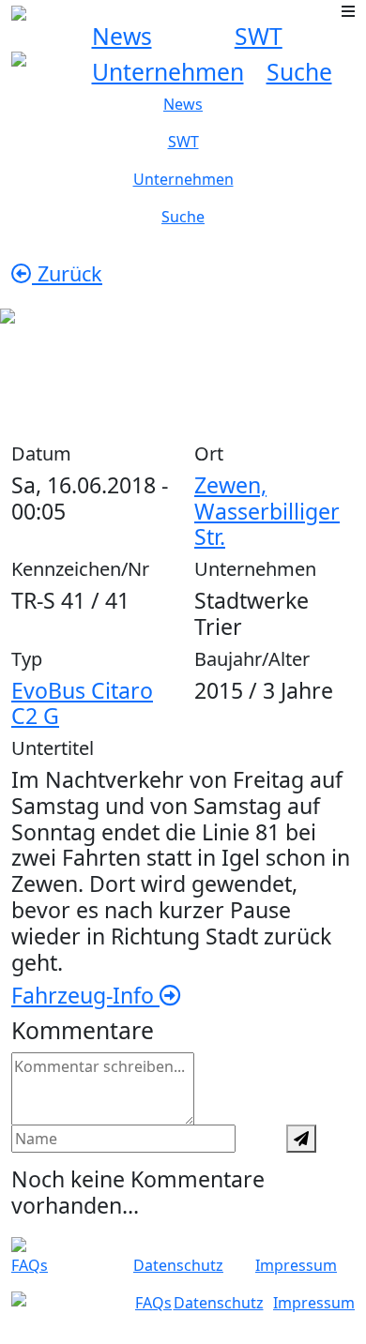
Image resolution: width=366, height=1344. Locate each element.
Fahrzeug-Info (85, 995)
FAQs (29, 1265)
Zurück (67, 273)
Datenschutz (178, 1265)
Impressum (296, 1265)
